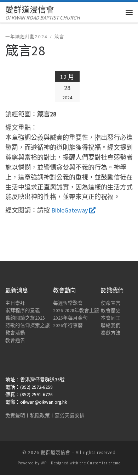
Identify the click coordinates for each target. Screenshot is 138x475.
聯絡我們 (111, 325)
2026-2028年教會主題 (76, 311)
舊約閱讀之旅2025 (25, 318)
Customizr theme (104, 462)
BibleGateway (70, 210)
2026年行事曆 (68, 325)
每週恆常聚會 (68, 303)
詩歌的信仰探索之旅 (27, 325)
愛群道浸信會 (55, 452)
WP (44, 462)
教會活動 (15, 333)
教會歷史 (111, 311)
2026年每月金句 (70, 318)
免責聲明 (15, 416)
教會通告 (15, 340)
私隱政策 (40, 416)
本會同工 (111, 318)
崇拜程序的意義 (22, 311)
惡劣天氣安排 (70, 416)
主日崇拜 (15, 303)
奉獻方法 (111, 333)
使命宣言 (111, 303)
